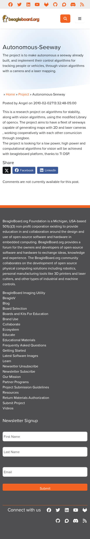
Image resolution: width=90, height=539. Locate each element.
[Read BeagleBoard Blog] (82, 4)
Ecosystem (11, 329)
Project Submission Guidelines (26, 387)
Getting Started (14, 350)
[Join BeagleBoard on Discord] (73, 4)
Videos (8, 408)
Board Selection (15, 308)
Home (10, 94)
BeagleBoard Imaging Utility (24, 292)
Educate (9, 334)
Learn (7, 360)
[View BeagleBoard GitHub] (55, 4)
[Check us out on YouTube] (37, 4)
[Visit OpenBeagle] (46, 4)
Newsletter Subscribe (19, 371)
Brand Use (10, 318)
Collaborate (11, 324)
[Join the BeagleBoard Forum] (64, 4)
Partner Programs (16, 381)
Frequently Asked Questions (24, 345)
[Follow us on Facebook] (10, 4)
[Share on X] (7, 170)
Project (23, 94)
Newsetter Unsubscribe (20, 366)
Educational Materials (19, 339)
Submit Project (14, 402)
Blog (6, 303)
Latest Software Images (20, 355)
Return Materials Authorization (26, 397)
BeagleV (9, 298)
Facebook (26, 170)
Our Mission (12, 376)
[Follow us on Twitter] (19, 4)
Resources (11, 392)
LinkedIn (50, 170)
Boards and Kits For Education (25, 313)
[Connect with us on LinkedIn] (28, 4)
